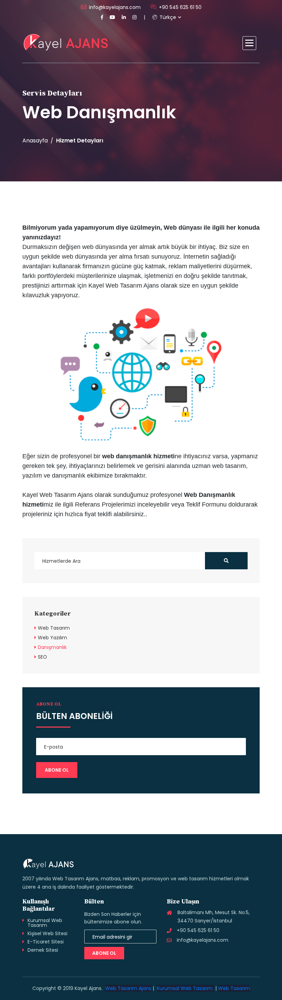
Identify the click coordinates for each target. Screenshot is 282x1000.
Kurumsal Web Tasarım (45, 923)
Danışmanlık (52, 647)
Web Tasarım (54, 628)
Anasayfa (35, 140)
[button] (249, 43)
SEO (42, 656)
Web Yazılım (52, 637)
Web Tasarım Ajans (128, 988)
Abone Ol (104, 953)
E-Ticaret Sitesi (46, 941)
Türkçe (167, 17)
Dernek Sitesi (43, 950)
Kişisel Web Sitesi (47, 933)
